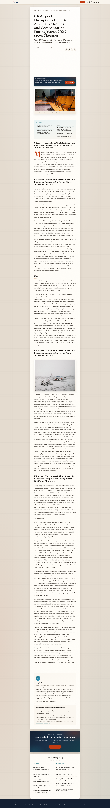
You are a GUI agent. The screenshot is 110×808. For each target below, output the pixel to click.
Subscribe (70, 805)
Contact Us (27, 805)
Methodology (47, 723)
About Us (22, 805)
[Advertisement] (55, 64)
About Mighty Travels (48, 701)
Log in (76, 2)
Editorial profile (39, 701)
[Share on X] (66, 49)
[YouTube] (94, 2)
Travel (40, 10)
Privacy (60, 805)
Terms (65, 805)
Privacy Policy (35, 805)
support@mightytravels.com (85, 805)
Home (35, 10)
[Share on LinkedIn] (72, 49)
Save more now (55, 747)
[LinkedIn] (96, 2)
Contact (55, 701)
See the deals (69, 82)
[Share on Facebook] (69, 49)
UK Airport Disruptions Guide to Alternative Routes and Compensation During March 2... (44, 126)
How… (58, 125)
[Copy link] (75, 49)
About (37, 723)
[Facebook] (89, 2)
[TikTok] (98, 2)
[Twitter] (87, 2)
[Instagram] (91, 2)
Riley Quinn (38, 47)
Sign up (82, 2)
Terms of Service (44, 805)
